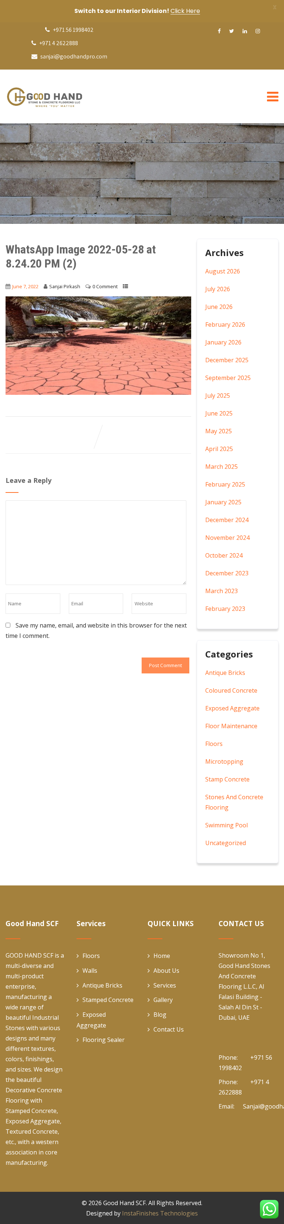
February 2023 (225, 609)
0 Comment (105, 286)
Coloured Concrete (231, 690)
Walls (89, 970)
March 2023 (221, 591)
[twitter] (231, 31)
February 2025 (225, 484)
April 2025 (219, 449)
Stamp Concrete (227, 779)
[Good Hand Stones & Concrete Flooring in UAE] (61, 96)
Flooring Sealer (103, 1040)
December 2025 (226, 360)
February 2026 (225, 324)
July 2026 (217, 289)
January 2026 (223, 342)
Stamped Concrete (107, 1000)
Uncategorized (225, 843)
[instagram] (258, 31)
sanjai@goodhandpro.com (73, 56)
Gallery (163, 1000)
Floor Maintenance (231, 726)
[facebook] (219, 31)
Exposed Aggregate (232, 708)
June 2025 (219, 413)
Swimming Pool (226, 825)
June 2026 (219, 307)
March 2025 (221, 467)
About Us (166, 970)
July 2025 (217, 395)
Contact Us (168, 1029)
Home (161, 956)
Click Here (185, 11)
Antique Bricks (225, 673)
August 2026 (222, 271)
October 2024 (224, 555)
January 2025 (223, 502)
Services (164, 985)
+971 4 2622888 (58, 43)
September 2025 (228, 378)
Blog (159, 1015)
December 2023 (226, 573)
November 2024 (227, 538)
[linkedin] (245, 31)
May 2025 (218, 431)
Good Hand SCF (124, 1203)
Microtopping (224, 761)
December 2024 (226, 520)
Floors (214, 744)
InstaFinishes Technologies (160, 1213)
